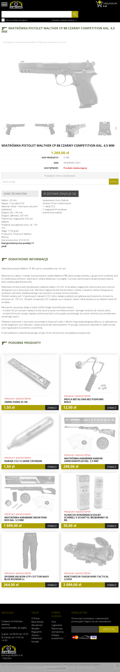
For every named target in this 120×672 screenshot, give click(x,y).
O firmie (35, 618)
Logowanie (57, 625)
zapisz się (109, 629)
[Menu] (4, 4)
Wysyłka (35, 628)
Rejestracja (57, 628)
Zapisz (114, 181)
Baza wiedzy (37, 621)
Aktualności (37, 625)
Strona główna (8, 42)
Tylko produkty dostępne (16, 20)
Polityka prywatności (57, 637)
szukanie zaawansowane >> (64, 20)
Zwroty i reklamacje (36, 637)
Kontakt (35, 641)
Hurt (54, 621)
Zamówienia (58, 631)
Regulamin (36, 631)
